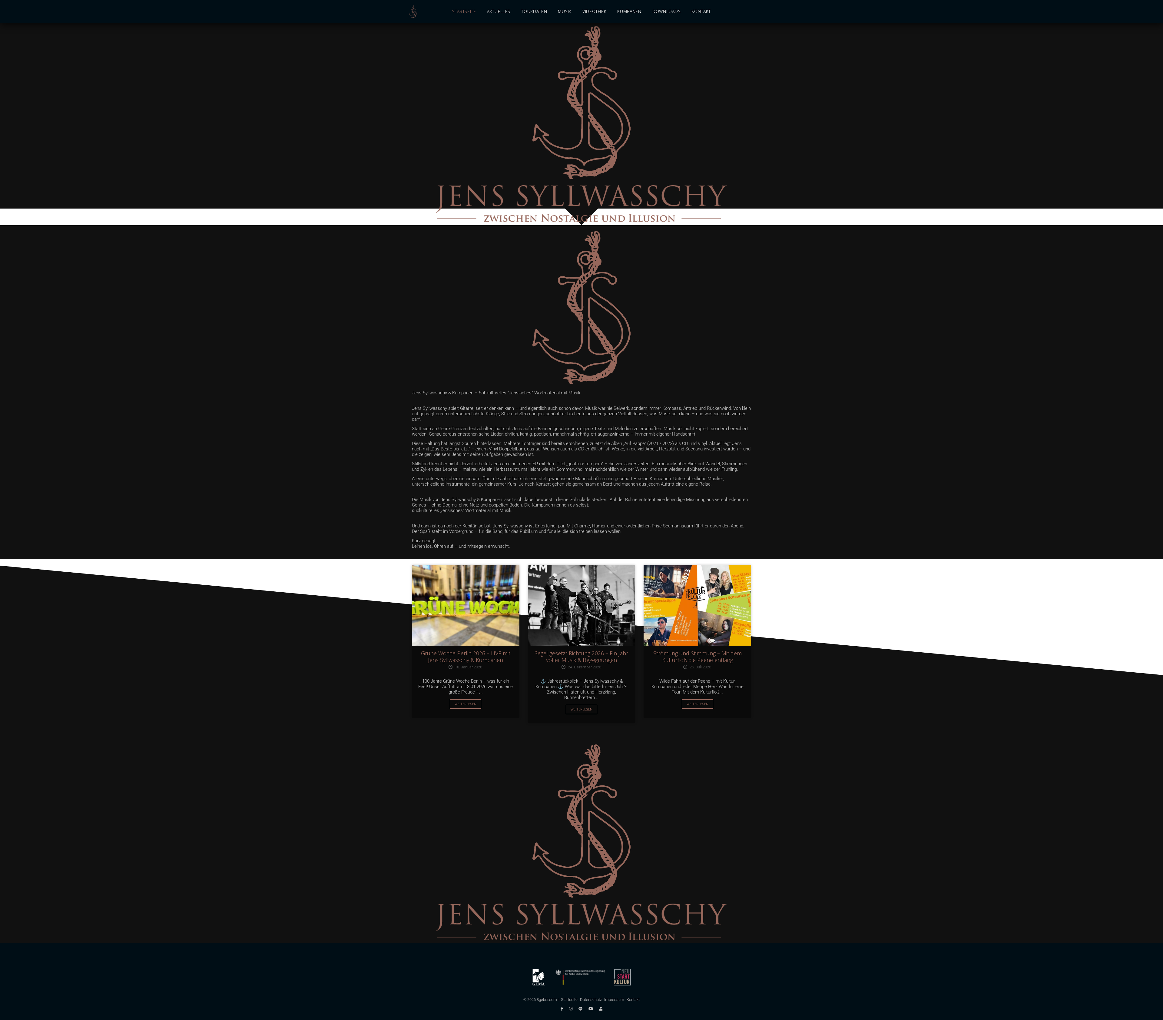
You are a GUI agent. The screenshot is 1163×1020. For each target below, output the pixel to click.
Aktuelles (498, 11)
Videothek (594, 11)
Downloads (666, 11)
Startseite (464, 11)
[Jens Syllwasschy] (413, 11)
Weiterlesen (465, 704)
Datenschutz (591, 999)
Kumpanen (629, 11)
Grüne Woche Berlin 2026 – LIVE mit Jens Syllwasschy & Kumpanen (465, 657)
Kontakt (701, 11)
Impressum (614, 999)
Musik (565, 11)
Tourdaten (534, 11)
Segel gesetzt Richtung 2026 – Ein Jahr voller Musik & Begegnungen (581, 657)
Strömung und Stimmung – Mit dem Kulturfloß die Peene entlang (697, 657)
